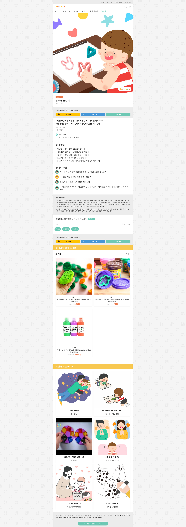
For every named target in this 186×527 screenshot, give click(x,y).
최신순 (128, 224)
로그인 (103, 2)
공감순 (124, 224)
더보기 (126, 253)
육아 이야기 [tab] (94, 11)
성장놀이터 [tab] (67, 11)
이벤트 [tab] (84, 11)
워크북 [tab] (76, 11)
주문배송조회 (118, 2)
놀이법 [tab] (103, 11)
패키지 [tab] (57, 11)
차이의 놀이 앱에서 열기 (93, 523)
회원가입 (109, 2)
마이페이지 (128, 2)
